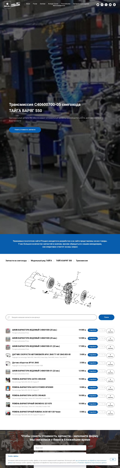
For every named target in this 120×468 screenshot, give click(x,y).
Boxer (28, 4)
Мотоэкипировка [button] (59, 5)
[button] (25, 130)
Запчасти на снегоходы (16, 261)
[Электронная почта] (110, 4)
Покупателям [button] (65, 4)
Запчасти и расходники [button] (81, 4)
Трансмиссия (82, 261)
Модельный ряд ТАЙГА (41, 261)
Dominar (42, 4)
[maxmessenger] (114, 4)
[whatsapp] (97, 4)
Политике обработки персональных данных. (92, 463)
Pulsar (35, 4)
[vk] (102, 4)
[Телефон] (106, 4)
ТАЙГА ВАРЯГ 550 (64, 261)
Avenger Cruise (53, 4)
